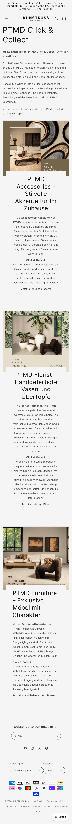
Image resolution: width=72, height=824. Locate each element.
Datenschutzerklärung (57, 801)
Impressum (12, 806)
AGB (37, 811)
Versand (47, 806)
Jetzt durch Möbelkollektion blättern (34, 695)
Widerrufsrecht (61, 806)
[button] (6, 18)
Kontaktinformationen (30, 806)
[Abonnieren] (57, 736)
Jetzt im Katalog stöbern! (36, 288)
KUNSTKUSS (19, 801)
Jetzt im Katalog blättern (36, 504)
